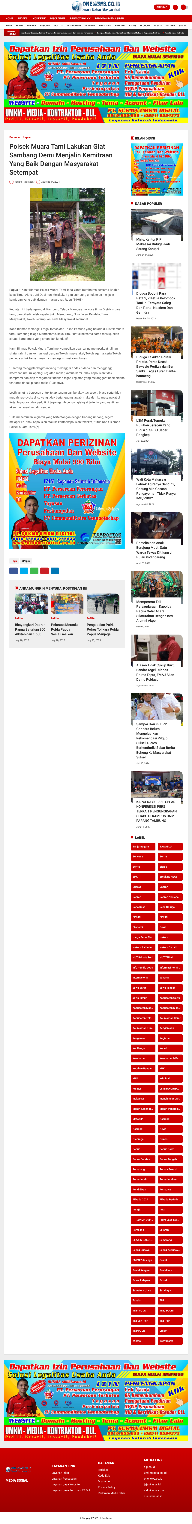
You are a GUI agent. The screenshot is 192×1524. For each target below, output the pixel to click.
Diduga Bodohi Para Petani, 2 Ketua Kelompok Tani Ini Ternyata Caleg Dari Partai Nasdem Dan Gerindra (155, 302)
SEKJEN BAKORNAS (144, 1239)
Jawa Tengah (168, 987)
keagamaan (167, 1027)
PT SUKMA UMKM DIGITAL (144, 1219)
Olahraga (138, 1139)
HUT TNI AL (166, 957)
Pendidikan (139, 1189)
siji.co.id (149, 1467)
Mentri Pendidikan (171, 1108)
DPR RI (164, 917)
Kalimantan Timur (143, 1027)
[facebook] (5, 7)
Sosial (182, 25)
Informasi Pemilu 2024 (171, 967)
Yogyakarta (166, 1340)
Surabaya (165, 1290)
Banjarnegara (141, 846)
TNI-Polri (165, 1320)
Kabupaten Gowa (170, 997)
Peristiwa (105, 25)
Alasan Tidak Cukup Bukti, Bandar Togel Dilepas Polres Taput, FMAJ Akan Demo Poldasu (155, 672)
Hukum (164, 937)
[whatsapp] (34, 571)
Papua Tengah (168, 1159)
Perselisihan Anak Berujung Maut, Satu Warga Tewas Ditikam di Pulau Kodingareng (154, 550)
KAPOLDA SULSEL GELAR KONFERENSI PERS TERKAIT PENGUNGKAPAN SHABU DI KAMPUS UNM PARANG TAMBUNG (156, 811)
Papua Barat (167, 1149)
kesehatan (139, 1058)
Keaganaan (139, 1038)
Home (9, 18)
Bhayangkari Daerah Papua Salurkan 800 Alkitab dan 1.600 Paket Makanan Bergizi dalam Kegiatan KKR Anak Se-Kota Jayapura (30, 630)
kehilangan (139, 1048)
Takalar (137, 1300)
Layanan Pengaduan (64, 1478)
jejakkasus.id (152, 1484)
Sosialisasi (166, 1270)
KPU (135, 1078)
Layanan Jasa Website (66, 1484)
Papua (27, 137)
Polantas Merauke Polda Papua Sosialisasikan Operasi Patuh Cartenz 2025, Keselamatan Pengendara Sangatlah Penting (65, 630)
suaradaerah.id (153, 1496)
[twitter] (10, 7)
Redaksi (23, 18)
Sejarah (164, 1229)
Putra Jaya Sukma (170, 1219)
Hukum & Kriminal (143, 947)
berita (163, 856)
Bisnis (132, 25)
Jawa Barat (139, 987)
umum (163, 1330)
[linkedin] (55, 571)
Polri (162, 1209)
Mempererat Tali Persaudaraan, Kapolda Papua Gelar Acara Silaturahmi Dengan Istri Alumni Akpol (154, 611)
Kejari (163, 1048)
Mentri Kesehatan (143, 1108)
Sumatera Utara (142, 1290)
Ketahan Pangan (142, 1068)
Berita (19, 25)
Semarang (166, 1239)
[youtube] (20, 7)
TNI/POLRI (139, 1330)
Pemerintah (74, 25)
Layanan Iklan (60, 1472)
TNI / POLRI (167, 1310)
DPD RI (137, 917)
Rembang (138, 1229)
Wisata (158, 25)
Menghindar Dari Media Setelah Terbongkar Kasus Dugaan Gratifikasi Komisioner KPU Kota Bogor (171, 1098)
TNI (162, 1300)
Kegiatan (165, 1038)
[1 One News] (96, 12)
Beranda (14, 137)
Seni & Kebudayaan (171, 1249)
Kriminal (90, 25)
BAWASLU (166, 846)
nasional (165, 1118)
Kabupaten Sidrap (170, 1007)
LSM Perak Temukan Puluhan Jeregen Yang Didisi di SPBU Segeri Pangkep (153, 427)
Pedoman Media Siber (109, 18)
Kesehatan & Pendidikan (171, 1058)
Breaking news (168, 876)
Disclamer (104, 1481)
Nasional (45, 25)
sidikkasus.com (154, 1490)
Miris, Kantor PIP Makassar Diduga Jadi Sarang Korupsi (153, 244)
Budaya (137, 886)
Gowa (163, 927)
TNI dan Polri (140, 1320)
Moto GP (138, 1118)
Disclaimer (57, 18)
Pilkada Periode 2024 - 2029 (171, 1199)
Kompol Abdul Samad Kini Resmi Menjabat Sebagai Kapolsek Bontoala (93, 33)
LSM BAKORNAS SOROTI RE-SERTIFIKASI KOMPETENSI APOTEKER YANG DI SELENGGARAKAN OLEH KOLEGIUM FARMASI (171, 1088)
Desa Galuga (167, 906)
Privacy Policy (80, 18)
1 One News (106, 1518)
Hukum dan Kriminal (171, 947)
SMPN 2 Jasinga (142, 1260)
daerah (164, 886)
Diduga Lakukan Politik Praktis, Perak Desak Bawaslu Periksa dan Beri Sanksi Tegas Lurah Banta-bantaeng (156, 366)
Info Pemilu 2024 (143, 967)
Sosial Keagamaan (144, 1270)
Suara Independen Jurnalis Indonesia (144, 1280)
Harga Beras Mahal (144, 937)
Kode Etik (39, 18)
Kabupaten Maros (143, 1007)
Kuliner (170, 25)
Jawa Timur (140, 997)
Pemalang (139, 1169)
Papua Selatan (141, 1159)
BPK (135, 876)
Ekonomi (145, 25)
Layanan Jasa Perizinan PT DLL (71, 1490)
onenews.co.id (153, 1478)
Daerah (31, 25)
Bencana (120, 25)
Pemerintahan (168, 1179)
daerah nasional (169, 896)
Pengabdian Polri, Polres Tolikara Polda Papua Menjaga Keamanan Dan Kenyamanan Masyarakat (103, 630)
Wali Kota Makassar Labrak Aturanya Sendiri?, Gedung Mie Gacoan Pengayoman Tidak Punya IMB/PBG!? (156, 488)
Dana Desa (139, 906)
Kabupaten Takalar (144, 1018)
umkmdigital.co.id (155, 1472)
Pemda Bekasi (168, 1169)
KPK (162, 1068)
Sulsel (163, 1280)
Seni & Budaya (141, 1249)
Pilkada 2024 (140, 1199)
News (163, 1128)
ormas (163, 1139)
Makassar (138, 1098)
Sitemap (162, 7)
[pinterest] (44, 571)
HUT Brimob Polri (143, 957)
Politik (58, 25)
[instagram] (15, 7)
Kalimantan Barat (170, 1018)
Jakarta (164, 977)
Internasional (140, 977)
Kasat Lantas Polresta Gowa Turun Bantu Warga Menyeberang (157, 33)
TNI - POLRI (139, 1310)
